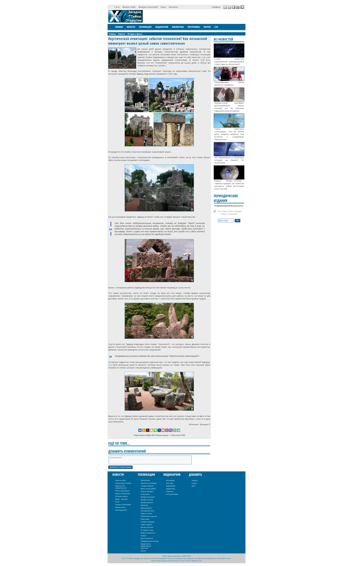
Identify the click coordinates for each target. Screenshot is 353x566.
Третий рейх (145, 480)
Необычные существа (149, 516)
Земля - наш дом (121, 499)
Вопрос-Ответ (129, 7)
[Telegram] (178, 430)
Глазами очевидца (147, 522)
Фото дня (169, 483)
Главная (119, 26)
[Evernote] (155, 430)
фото (193, 486)
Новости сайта (120, 480)
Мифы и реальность (148, 533)
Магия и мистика (147, 527)
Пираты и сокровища (149, 483)
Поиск (163, 7)
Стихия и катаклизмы (123, 504)
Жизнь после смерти (148, 489)
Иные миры (145, 519)
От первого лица (147, 530)
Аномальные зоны (147, 511)
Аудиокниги (170, 489)
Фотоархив (170, 480)
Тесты (117, 502)
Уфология (144, 505)
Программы (194, 26)
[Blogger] (151, 430)
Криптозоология (147, 538)
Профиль (216, 7)
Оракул (143, 536)
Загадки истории (147, 500)
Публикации (145, 26)
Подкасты (169, 491)
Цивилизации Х (146, 508)
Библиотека (178, 26)
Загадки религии (147, 502)
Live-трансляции (172, 494)
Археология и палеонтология (120, 487)
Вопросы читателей (148, 7)
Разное (143, 551)
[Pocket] (163, 430)
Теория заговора (147, 491)
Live (216, 26)
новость (195, 480)
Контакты (173, 7)
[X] (147, 430)
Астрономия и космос (123, 483)
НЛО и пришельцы (122, 491)
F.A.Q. (117, 7)
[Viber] (171, 430)
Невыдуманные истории (150, 541)
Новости (131, 26)
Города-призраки (147, 486)
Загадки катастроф (147, 497)
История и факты (121, 496)
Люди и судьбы (146, 524)
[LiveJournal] (159, 430)
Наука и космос (146, 513)
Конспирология (121, 510)
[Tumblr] (167, 430)
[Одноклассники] (143, 430)
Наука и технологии (122, 493)
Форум (207, 26)
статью (194, 483)
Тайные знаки (120, 507)
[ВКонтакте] (140, 430)
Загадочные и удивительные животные (146, 546)
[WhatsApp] (174, 430)
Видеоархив (170, 486)
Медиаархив (161, 26)
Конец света (145, 494)
